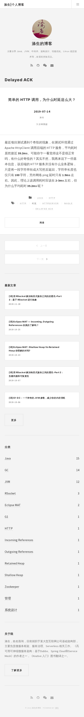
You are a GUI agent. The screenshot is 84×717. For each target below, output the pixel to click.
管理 (8, 598)
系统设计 (11, 610)
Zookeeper (12, 587)
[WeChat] (45, 65)
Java (40, 198)
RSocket (10, 493)
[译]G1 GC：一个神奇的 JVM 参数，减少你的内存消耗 (37, 397)
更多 (14, 420)
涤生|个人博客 (14, 4)
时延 (34, 203)
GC (6, 470)
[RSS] (31, 65)
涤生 (57, 708)
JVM (7, 482)
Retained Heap (14, 563)
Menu (77, 4)
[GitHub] (38, 65)
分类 (7, 447)
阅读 (42, 222)
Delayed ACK (44, 209)
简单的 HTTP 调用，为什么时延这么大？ (42, 100)
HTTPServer (50, 203)
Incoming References (19, 540)
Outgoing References (19, 552)
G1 (6, 517)
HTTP (52, 198)
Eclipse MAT (13, 505)
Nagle (68, 203)
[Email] (52, 65)
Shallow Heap (14, 575)
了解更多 (16, 670)
